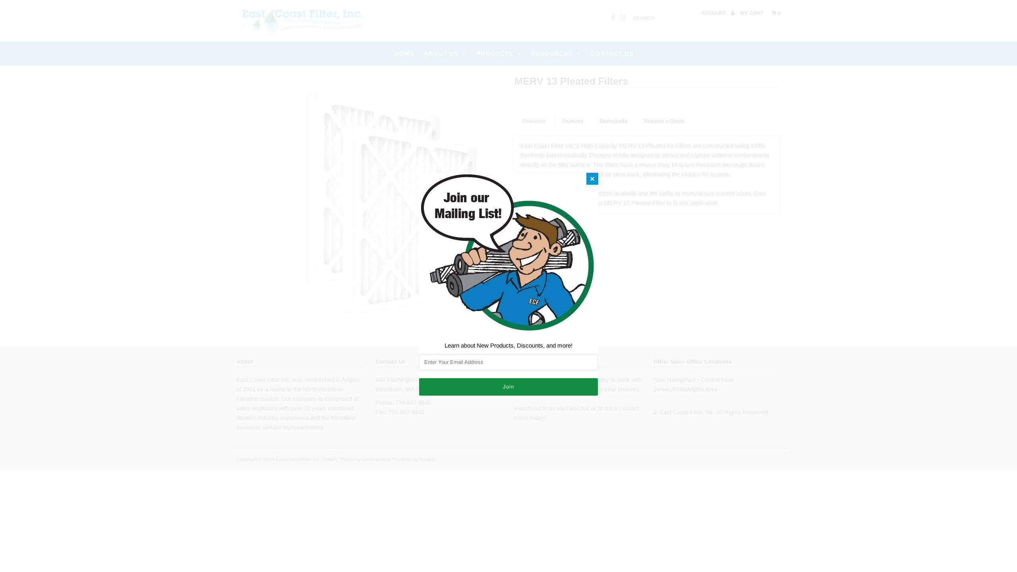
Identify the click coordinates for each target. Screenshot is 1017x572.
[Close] (592, 179)
